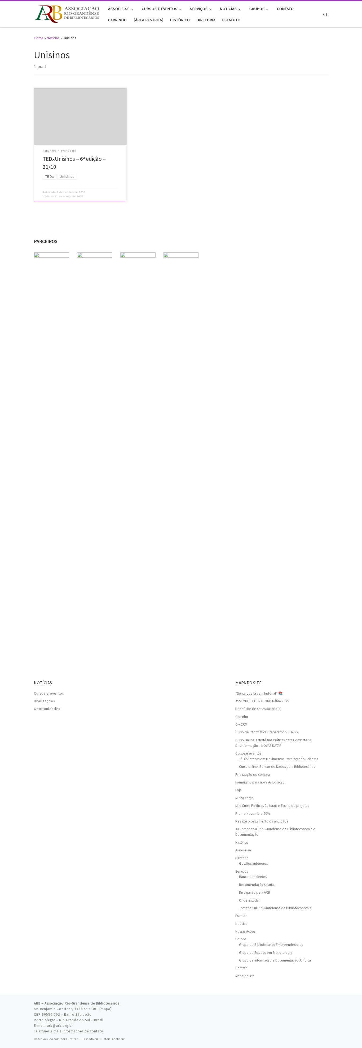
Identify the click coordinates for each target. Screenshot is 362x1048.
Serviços (241, 871)
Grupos (240, 939)
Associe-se (243, 850)
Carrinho (241, 716)
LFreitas (72, 1039)
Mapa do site (245, 976)
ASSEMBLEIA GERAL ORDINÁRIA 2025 (262, 701)
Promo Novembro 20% (252, 813)
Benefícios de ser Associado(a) (258, 709)
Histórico (241, 842)
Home (38, 38)
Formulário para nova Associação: (260, 782)
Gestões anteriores (253, 863)
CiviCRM (241, 724)
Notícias (53, 38)
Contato (241, 968)
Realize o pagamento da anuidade (262, 821)
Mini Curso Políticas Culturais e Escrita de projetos (272, 805)
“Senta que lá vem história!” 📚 (259, 693)
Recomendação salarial (257, 884)
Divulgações (44, 701)
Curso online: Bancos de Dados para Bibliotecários (277, 766)
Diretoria (241, 858)
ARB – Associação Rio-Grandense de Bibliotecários (76, 1003)
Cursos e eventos (49, 693)
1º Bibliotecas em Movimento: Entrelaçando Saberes (278, 759)
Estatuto (241, 915)
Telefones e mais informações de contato (68, 1031)
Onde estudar (249, 900)
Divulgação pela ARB (254, 892)
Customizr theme (112, 1039)
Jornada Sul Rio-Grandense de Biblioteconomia (275, 908)
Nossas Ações (245, 931)
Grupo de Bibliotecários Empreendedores (271, 944)
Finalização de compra (252, 774)
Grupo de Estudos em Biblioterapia (265, 952)
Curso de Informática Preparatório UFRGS (266, 732)
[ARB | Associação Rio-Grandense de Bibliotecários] (67, 13)
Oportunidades (47, 709)
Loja (238, 790)
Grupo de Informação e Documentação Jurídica (275, 960)
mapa (105, 1009)
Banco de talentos (253, 876)
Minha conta (244, 798)
